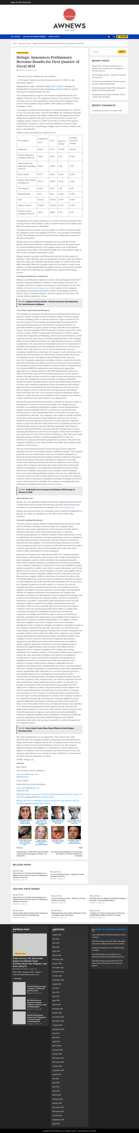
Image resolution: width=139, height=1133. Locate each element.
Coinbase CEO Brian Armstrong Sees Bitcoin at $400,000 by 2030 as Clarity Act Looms (107, 914)
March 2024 (56, 1046)
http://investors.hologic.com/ (37, 288)
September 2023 (58, 1070)
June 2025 (56, 992)
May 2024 (55, 1037)
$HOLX (54, 86)
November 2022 (58, 1111)
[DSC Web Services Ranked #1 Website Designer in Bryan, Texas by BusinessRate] (19, 1003)
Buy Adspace (15, 37)
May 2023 (55, 1087)
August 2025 (56, 984)
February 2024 (57, 1050)
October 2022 (57, 1115)
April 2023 (56, 1091)
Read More (17, 978)
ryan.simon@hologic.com (27, 774)
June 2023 (56, 1083)
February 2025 (57, 1009)
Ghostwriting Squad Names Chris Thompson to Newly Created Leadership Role (30, 914)
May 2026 (55, 947)
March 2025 (56, 1005)
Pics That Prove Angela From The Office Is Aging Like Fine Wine (41, 822)
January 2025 (57, 1013)
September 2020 (58, 1120)
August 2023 (56, 1074)
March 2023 (56, 1095)
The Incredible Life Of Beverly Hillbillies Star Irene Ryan (74, 822)
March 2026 (56, 955)
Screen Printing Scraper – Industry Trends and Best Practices (67, 875)
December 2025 (58, 968)
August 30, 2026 (19, 880)
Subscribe (123, 37)
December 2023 (58, 1058)
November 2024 (58, 1021)
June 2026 (56, 943)
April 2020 (56, 1124)
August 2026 (56, 935)
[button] (114, 37)
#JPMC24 (60, 86)
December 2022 (58, 1107)
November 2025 (58, 972)
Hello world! (117, 111)
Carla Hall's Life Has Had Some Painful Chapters (58, 842)
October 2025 (57, 976)
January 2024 (57, 1054)
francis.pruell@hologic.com (28, 788)
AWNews (69, 26)
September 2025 (58, 980)
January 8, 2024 (32, 70)
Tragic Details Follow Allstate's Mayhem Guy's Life (58, 822)
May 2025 (55, 996)
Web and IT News (22, 53)
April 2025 (56, 1000)
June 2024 (56, 1033)
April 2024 (56, 1041)
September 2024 (58, 1029)
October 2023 (57, 1066)
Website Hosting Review (110, 929)
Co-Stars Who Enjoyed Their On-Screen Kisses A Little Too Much (25, 842)
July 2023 (55, 1078)
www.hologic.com (66, 507)
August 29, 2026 (19, 917)
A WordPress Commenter (101, 111)
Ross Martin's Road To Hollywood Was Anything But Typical (74, 842)
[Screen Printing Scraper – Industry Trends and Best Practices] (19, 988)
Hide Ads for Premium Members (34, 37)
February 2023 (57, 1099)
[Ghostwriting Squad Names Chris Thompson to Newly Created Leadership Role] (19, 1017)
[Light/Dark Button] (110, 37)
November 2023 (58, 1062)
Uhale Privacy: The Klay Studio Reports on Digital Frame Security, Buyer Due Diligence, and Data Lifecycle (30, 875)
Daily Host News (48, 797)
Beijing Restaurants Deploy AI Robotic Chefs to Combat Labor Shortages (68, 914)
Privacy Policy (54, 37)
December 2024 (58, 1017)
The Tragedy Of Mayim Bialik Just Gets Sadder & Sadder (25, 822)
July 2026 (55, 939)
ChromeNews (82, 1131)
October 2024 (57, 1025)
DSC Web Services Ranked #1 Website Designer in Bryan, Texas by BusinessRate (108, 899)
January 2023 (57, 1103)
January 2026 (57, 963)
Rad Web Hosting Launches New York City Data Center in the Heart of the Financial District (107, 963)
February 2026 (57, 959)
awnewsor (21, 70)
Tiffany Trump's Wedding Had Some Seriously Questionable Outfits (41, 842)
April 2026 (56, 951)
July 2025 (55, 988)
